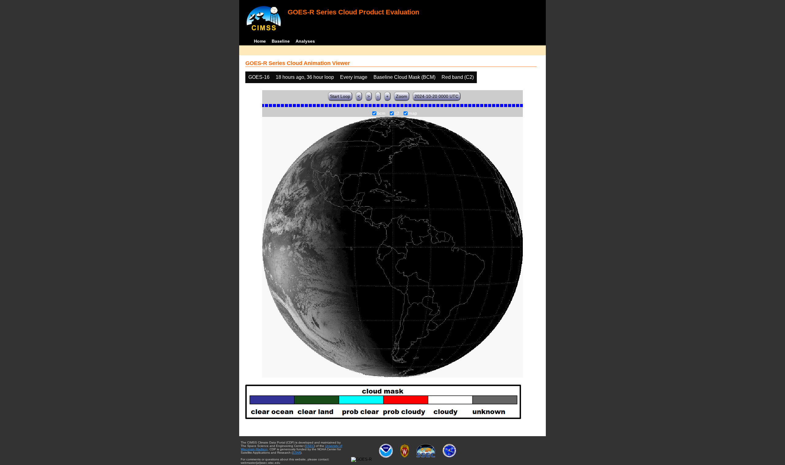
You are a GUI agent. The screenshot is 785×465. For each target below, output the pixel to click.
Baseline (281, 41)
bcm (381, 113)
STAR (297, 452)
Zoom (401, 96)
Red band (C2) (458, 77)
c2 (397, 113)
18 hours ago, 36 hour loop (305, 77)
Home (260, 41)
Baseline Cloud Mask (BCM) (404, 77)
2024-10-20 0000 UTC (436, 96)
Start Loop (340, 96)
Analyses (305, 41)
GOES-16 (259, 77)
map (412, 113)
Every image (353, 77)
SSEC (309, 446)
